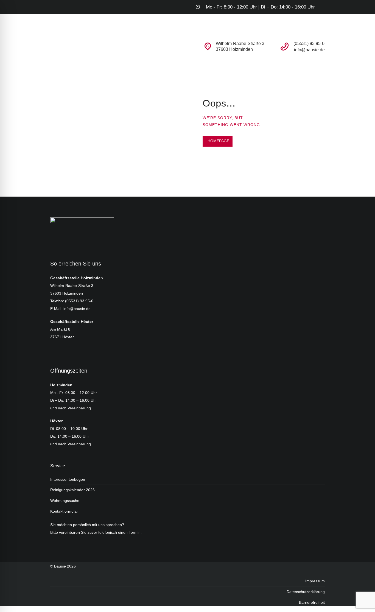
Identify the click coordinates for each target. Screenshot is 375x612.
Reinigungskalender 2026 (72, 490)
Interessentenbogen (67, 479)
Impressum (315, 581)
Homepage (218, 141)
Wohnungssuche (64, 500)
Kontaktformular (64, 511)
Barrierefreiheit (312, 602)
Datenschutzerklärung (306, 591)
